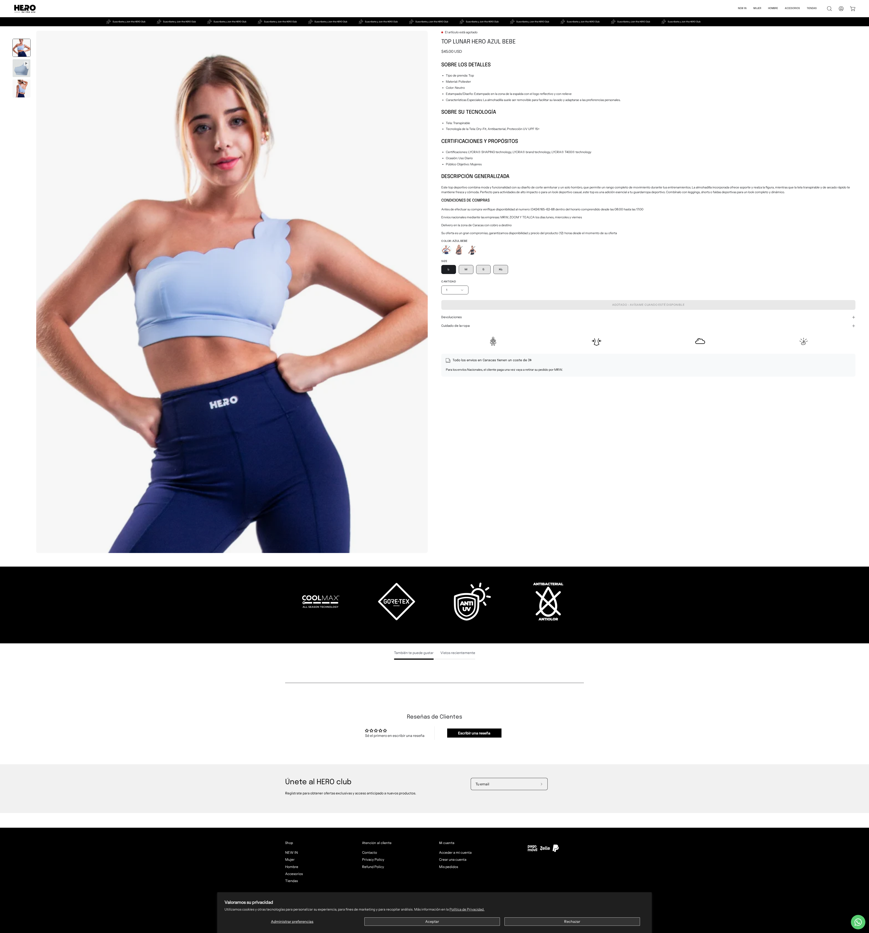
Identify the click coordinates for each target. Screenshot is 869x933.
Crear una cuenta (452, 859)
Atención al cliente (377, 843)
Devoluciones (451, 317)
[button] (773, 8)
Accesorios (294, 874)
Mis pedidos (448, 866)
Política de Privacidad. (467, 909)
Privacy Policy (373, 859)
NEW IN (291, 852)
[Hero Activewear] (25, 8)
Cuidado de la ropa (455, 325)
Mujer (290, 859)
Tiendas (291, 881)
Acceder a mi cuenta (455, 852)
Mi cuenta (446, 843)
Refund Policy (373, 866)
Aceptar (432, 921)
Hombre (291, 866)
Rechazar (572, 921)
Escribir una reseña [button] (474, 733)
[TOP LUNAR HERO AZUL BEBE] (21, 48)
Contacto (369, 852)
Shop (289, 843)
